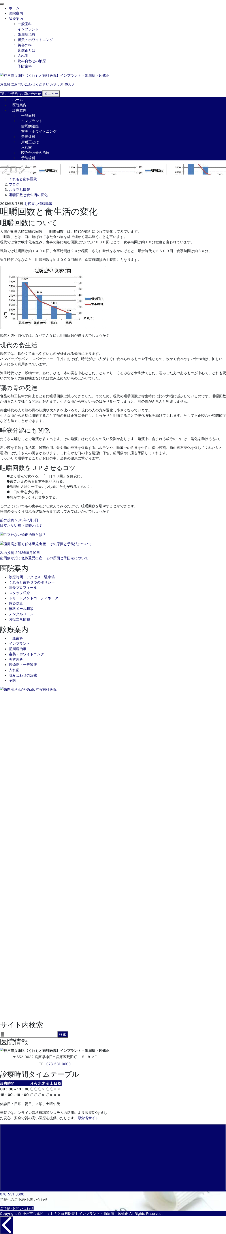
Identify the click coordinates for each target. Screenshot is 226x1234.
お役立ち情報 (34, 203)
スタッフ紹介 (19, 593)
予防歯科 (25, 66)
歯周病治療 (26, 34)
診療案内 (16, 18)
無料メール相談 (21, 608)
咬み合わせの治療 (32, 61)
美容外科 (25, 45)
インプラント (28, 29)
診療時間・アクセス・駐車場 (32, 577)
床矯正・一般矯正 (23, 664)
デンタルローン (21, 614)
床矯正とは (26, 50)
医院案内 (16, 13)
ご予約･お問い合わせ (17, 1208)
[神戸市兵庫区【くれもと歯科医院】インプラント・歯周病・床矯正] (54, 75)
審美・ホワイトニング (35, 39)
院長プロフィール (23, 587)
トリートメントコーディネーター (35, 598)
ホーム (14, 8)
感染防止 (16, 603)
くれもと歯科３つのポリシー (32, 582)
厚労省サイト (88, 1118)
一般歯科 (25, 24)
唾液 (49, 203)
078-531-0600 (58, 1064)
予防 (12, 680)
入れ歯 (23, 55)
